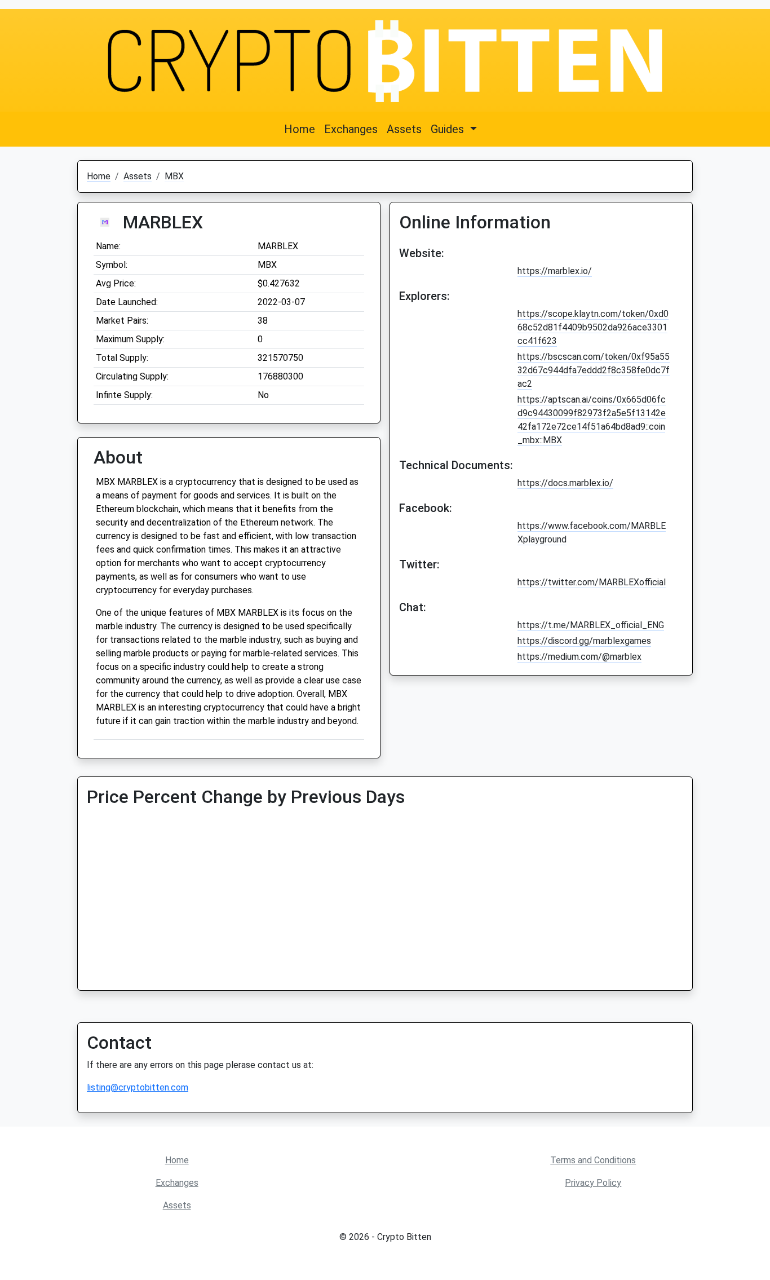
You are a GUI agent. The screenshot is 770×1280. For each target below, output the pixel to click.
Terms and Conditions (593, 1160)
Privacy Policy (593, 1182)
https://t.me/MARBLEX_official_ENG (590, 625)
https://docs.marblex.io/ (565, 483)
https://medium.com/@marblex (579, 656)
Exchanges (351, 129)
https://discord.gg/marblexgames (584, 640)
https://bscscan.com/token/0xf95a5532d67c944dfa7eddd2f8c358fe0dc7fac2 (593, 370)
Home (299, 129)
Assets (404, 129)
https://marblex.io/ (554, 271)
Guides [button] (449, 129)
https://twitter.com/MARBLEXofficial (591, 582)
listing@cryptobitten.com (137, 1087)
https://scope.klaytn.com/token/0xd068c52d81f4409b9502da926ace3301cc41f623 (593, 327)
